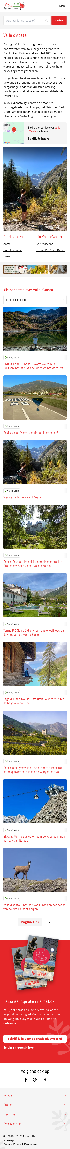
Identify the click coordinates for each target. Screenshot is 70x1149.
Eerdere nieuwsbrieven (19, 1047)
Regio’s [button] (7, 1095)
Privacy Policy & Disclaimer (20, 1144)
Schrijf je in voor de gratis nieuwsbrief (35, 1039)
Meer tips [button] (9, 1114)
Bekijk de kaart (38, 138)
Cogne (7, 256)
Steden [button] (7, 1105)
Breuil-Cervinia (12, 250)
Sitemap (8, 1140)
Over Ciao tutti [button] (12, 1124)
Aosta (7, 244)
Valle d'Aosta (13, 357)
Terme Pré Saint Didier (50, 250)
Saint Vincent (44, 244)
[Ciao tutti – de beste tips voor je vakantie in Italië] (14, 6)
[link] (49, 922)
